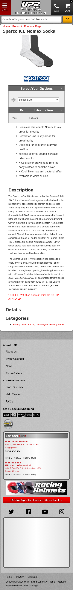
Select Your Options (37, 88)
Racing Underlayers (38, 324)
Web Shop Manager (28, 585)
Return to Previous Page (26, 26)
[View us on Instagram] (61, 511)
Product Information (36, 110)
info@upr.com (11, 447)
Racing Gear (19, 324)
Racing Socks (57, 324)
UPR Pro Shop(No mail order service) (18, 464)
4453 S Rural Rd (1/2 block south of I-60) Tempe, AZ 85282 (23, 470)
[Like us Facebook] (28, 511)
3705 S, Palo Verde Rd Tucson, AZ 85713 (23, 444)
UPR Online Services (16, 441)
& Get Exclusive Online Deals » (38, 499)
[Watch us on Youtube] (44, 511)
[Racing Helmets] (36, 488)
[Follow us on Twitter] (11, 511)
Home (6, 26)
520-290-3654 (12, 451)
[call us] (56, 7)
